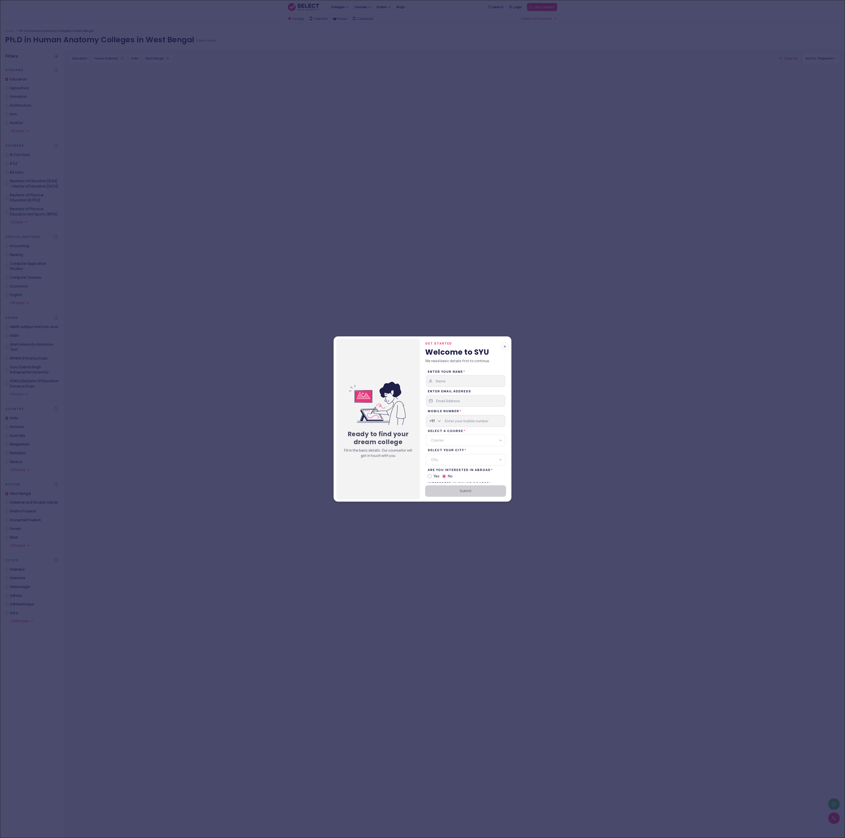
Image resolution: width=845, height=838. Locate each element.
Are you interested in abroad (459, 470)
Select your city (446, 450)
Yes (436, 476)
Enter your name (445, 371)
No (450, 476)
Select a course (445, 431)
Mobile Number (443, 411)
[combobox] (429, 421)
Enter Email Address (449, 391)
